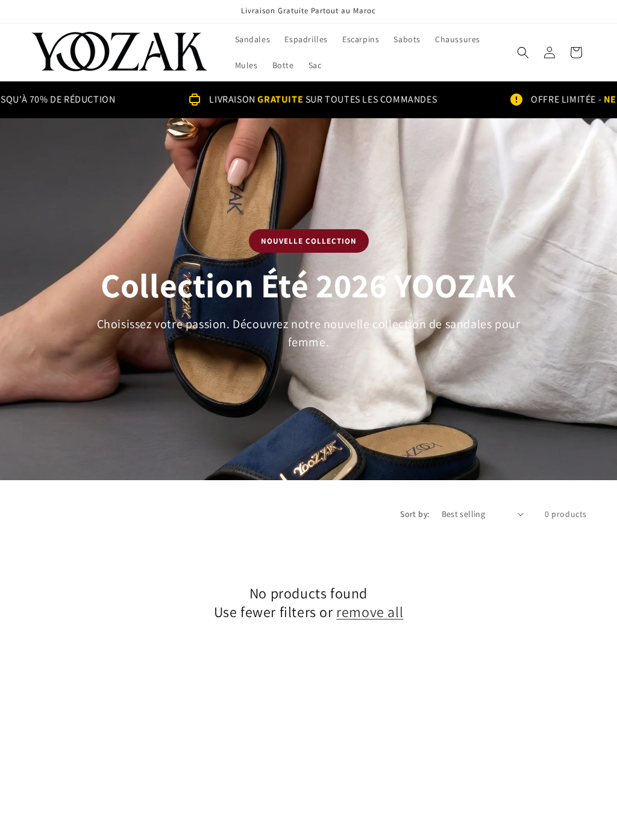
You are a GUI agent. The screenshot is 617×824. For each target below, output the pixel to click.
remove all (369, 612)
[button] (523, 52)
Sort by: (414, 514)
